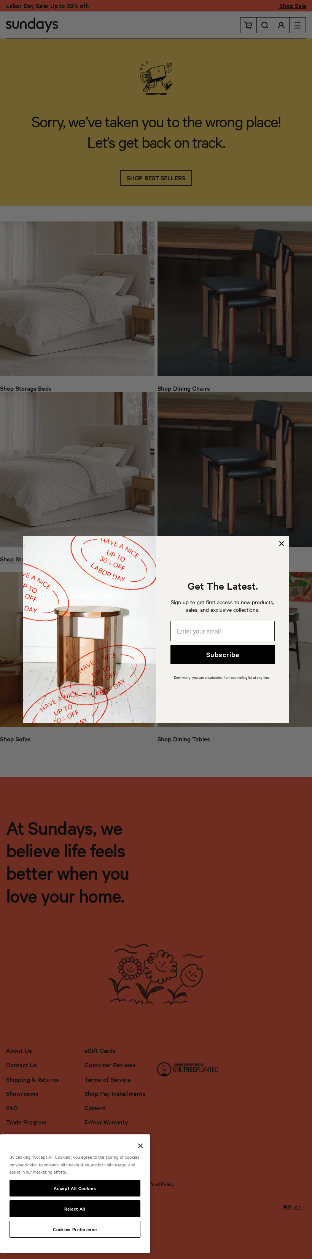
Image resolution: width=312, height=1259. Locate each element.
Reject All (75, 1209)
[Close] (140, 1145)
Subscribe (222, 654)
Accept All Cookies (75, 1188)
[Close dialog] (281, 543)
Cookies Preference (75, 1229)
